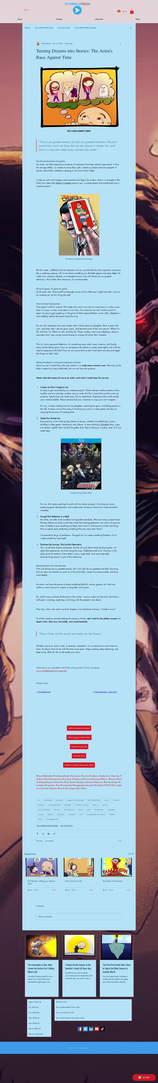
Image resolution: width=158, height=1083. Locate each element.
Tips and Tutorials (64, 28)
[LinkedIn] (91, 1029)
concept (40, 815)
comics (106, 800)
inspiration (72, 815)
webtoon (50, 815)
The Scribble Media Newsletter (85, 28)
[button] (27, 10)
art (39, 800)
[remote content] (56, 692)
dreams (112, 815)
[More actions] (120, 43)
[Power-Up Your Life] (79, 867)
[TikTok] (102, 1029)
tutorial (80, 810)
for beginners (99, 810)
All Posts (27, 28)
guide (89, 810)
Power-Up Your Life (73, 881)
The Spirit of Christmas (112, 881)
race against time (52, 819)
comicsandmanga (44, 810)
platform (95, 805)
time (81, 815)
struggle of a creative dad (74, 800)
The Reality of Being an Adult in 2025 (41, 882)
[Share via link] (54, 834)
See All (131, 854)
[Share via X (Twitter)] (43, 834)
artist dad (59, 800)
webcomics (61, 815)
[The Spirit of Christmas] (116, 867)
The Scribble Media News (44, 28)
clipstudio (111, 810)
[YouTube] (96, 1029)
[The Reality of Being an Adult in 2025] (41, 867)
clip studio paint (69, 810)
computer (116, 800)
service (104, 805)
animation (67, 805)
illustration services (82, 805)
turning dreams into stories (96, 815)
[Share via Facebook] (37, 834)
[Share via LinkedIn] (49, 834)
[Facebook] (79, 1029)
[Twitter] (85, 1029)
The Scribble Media (93, 800)
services (57, 810)
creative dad (48, 800)
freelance (41, 805)
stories (40, 819)
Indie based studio (54, 805)
